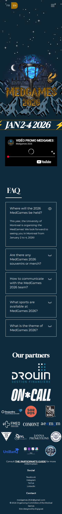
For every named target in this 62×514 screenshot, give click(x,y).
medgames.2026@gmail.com (31, 500)
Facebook (31, 477)
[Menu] (53, 5)
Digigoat (39, 509)
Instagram (31, 480)
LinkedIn (31, 486)
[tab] (14, 190)
